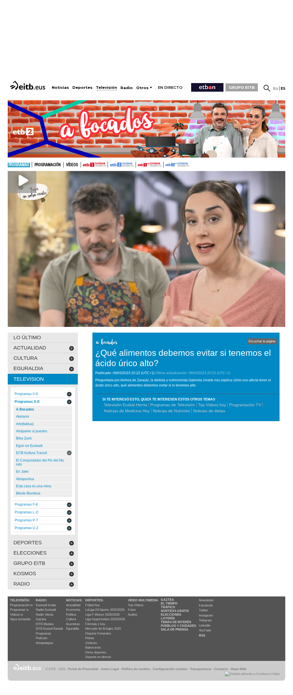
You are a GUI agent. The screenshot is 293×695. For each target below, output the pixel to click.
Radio (21, 584)
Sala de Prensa (174, 629)
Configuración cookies (170, 669)
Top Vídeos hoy (212, 405)
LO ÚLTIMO (27, 337)
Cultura (71, 619)
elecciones (30, 553)
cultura (25, 358)
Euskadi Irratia (46, 605)
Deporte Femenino (98, 633)
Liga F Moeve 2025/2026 (102, 614)
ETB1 (94, 165)
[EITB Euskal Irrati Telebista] (28, 85)
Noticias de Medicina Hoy (127, 411)
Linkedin (204, 625)
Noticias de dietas (209, 411)
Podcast (41, 638)
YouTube (205, 630)
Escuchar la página (262, 341)
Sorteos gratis (175, 610)
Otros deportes (95, 652)
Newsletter (206, 600)
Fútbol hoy (92, 605)
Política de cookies (136, 669)
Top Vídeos (136, 605)
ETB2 (122, 165)
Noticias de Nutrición (171, 411)
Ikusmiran (73, 624)
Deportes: (94, 600)
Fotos (132, 609)
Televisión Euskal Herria (125, 405)
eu (275, 88)
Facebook (206, 605)
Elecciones (171, 614)
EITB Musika (45, 624)
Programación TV (245, 405)
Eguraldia (72, 628)
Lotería (168, 618)
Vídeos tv (16, 614)
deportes (27, 542)
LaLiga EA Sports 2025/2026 (104, 609)
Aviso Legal (110, 669)
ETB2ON (166, 164)
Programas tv (19, 609)
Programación (48, 165)
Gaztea (41, 619)
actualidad (29, 348)
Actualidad (73, 605)
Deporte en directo (98, 657)
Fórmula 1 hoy (95, 624)
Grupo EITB (29, 563)
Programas (19, 165)
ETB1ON (138, 164)
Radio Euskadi (46, 609)
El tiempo (169, 603)
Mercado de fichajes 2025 (103, 628)
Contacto (221, 669)
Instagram (206, 615)
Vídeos (72, 165)
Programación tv (21, 605)
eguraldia (28, 368)
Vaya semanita (20, 619)
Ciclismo (91, 643)
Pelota (89, 638)
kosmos (24, 573)
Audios (132, 614)
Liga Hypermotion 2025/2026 (105, 619)
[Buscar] (267, 88)
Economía (73, 609)
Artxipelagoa (44, 643)
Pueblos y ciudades (178, 625)
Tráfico (168, 607)
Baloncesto (93, 647)
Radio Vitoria (44, 614)
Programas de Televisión (172, 405)
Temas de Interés (176, 622)
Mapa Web (238, 669)
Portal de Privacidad (83, 669)
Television (28, 379)
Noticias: (74, 600)
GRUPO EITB (242, 87)
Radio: (41, 600)
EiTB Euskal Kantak (49, 628)
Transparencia (200, 669)
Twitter (203, 610)
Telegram (205, 620)
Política (71, 614)
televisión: (20, 600)
